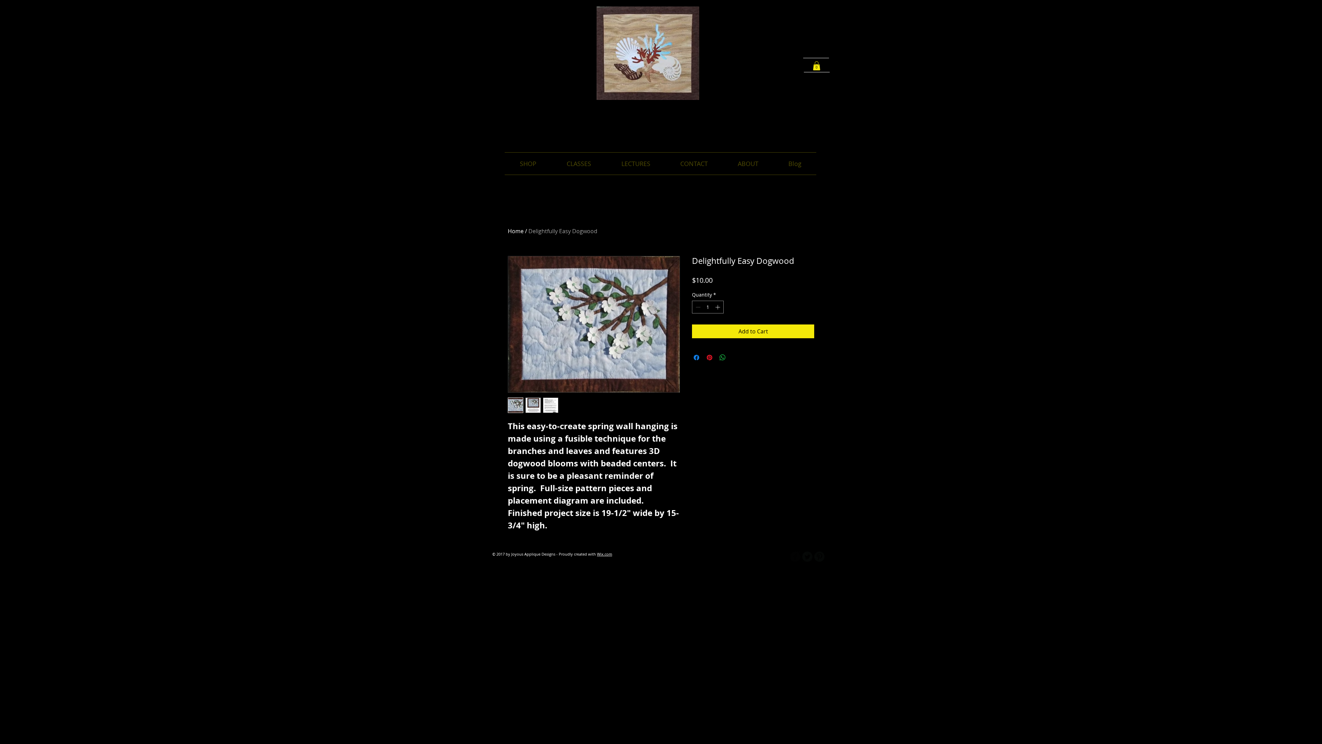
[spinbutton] (708, 307)
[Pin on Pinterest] (709, 357)
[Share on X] (736, 357)
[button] (816, 65)
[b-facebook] (795, 556)
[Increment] (718, 307)
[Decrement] (697, 307)
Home (516, 231)
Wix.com (604, 554)
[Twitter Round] (807, 556)
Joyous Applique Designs (661, 112)
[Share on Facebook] (696, 357)
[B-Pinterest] (819, 556)
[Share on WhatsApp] (722, 357)
